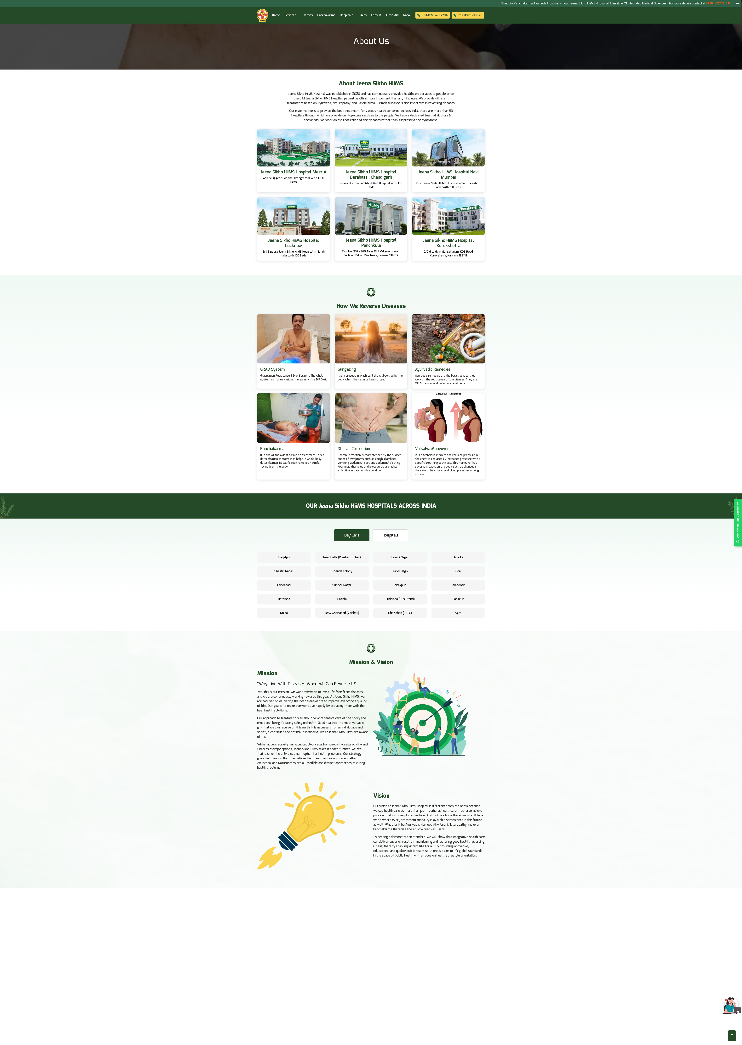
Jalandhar (458, 585)
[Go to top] (732, 1035)
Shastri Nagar (283, 571)
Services (290, 15)
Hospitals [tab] (390, 535)
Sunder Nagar (341, 585)
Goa (458, 571)
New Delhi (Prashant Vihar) (342, 557)
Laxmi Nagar (400, 557)
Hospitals (346, 15)
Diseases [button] (307, 15)
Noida (284, 613)
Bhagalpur (284, 557)
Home (276, 15)
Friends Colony (342, 571)
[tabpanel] (371, 586)
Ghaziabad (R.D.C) (400, 613)
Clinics (362, 15)
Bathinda (284, 599)
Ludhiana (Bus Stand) (400, 599)
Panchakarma (326, 15)
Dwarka (458, 557)
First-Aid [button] (392, 15)
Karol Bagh (400, 571)
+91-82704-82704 (435, 15)
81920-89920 (647, 3)
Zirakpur (400, 585)
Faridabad (284, 585)
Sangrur (458, 599)
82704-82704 (627, 3)
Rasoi (407, 15)
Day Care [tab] (351, 535)
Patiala (342, 599)
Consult (376, 15)
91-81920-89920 (470, 15)
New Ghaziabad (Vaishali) (342, 613)
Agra (458, 613)
